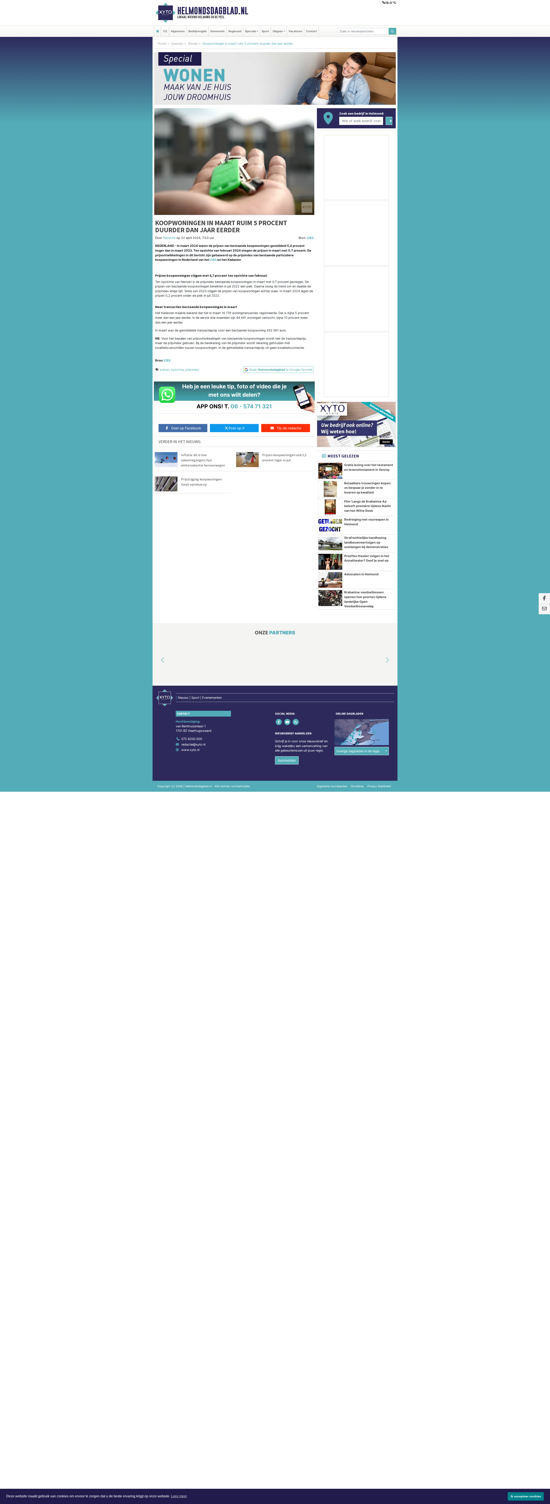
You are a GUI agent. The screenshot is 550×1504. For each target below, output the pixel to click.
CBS (310, 238)
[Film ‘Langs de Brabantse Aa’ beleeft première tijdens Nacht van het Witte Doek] (330, 507)
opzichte (177, 369)
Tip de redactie (289, 428)
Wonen (193, 43)
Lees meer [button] (179, 1496)
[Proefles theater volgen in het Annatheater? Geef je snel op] (330, 562)
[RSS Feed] (296, 722)
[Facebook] (279, 722)
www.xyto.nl (190, 750)
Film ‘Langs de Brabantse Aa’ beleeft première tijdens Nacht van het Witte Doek (367, 506)
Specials (177, 43)
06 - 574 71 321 (251, 406)
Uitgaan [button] (278, 31)
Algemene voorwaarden (332, 786)
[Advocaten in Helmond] (330, 580)
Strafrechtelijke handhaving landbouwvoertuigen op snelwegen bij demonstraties (366, 542)
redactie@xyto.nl (193, 744)
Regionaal (234, 31)
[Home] (157, 31)
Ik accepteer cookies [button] (526, 1496)
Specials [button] (250, 31)
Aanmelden (287, 760)
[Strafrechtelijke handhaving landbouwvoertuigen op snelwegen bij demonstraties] (330, 543)
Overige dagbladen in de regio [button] (358, 751)
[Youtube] (287, 722)
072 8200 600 (191, 739)
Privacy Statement (379, 786)
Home (162, 43)
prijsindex (192, 369)
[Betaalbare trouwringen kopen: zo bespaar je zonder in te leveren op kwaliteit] (330, 489)
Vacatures (295, 31)
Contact (311, 31)
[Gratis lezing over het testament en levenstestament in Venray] (330, 471)
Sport (265, 31)
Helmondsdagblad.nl (212, 11)
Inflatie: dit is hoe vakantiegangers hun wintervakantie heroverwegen (203, 460)
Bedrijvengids (197, 31)
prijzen (164, 369)
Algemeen (178, 31)
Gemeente (217, 31)
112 (165, 31)
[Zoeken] (392, 31)
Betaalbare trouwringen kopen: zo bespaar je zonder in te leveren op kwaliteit (367, 487)
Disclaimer (357, 786)
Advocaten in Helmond (361, 574)
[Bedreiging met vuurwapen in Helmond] (330, 525)
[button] (158, 660)
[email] (544, 609)
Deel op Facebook (186, 428)
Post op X (236, 428)
